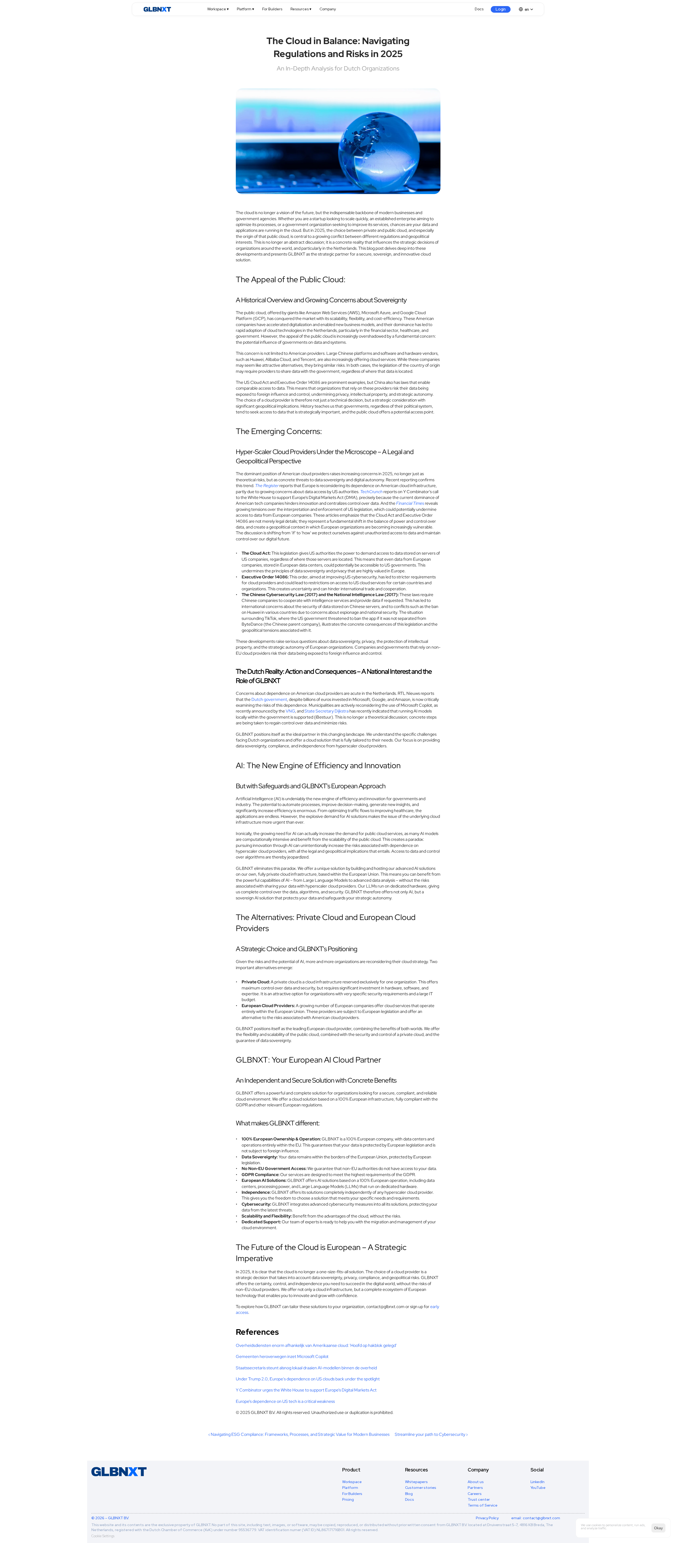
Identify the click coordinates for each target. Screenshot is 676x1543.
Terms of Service (482, 1505)
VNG (290, 711)
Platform (350, 1487)
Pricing (348, 1499)
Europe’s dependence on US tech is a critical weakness (285, 1401)
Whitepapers (416, 1481)
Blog (409, 1493)
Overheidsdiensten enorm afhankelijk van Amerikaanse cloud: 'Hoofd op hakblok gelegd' (316, 1345)
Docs (409, 1499)
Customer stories (420, 1487)
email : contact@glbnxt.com (535, 1518)
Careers (475, 1493)
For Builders (352, 1493)
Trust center (479, 1499)
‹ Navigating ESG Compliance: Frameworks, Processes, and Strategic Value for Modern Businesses (298, 1434)
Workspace (352, 1481)
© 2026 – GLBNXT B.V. (110, 1518)
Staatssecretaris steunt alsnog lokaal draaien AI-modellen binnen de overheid (306, 1368)
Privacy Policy (487, 1518)
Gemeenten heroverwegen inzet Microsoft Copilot (282, 1356)
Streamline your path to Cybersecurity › (431, 1434)
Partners (475, 1487)
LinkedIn (537, 1481)
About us (476, 1481)
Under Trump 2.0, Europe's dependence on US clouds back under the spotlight (308, 1379)
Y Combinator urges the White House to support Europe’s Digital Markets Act (306, 1390)
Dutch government (269, 699)
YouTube (538, 1487)
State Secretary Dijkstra (326, 711)
